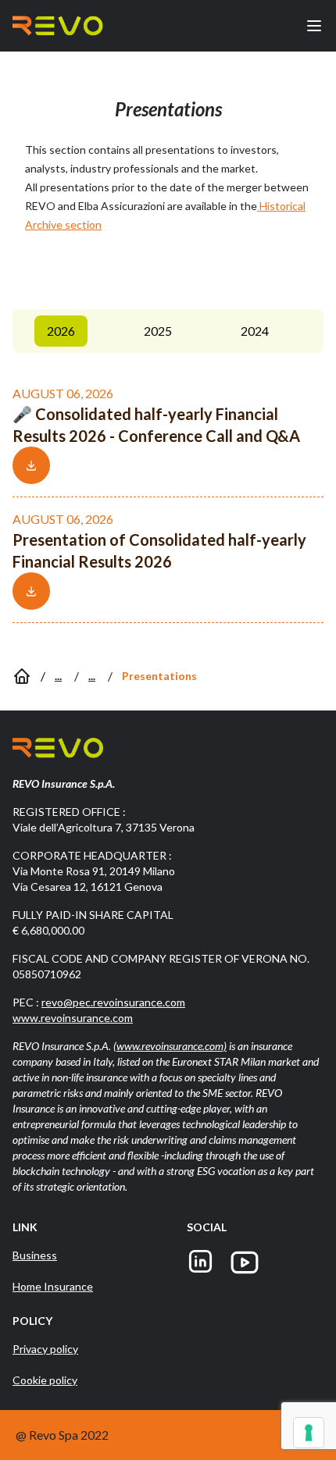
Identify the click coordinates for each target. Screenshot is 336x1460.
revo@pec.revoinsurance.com (113, 1002)
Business (35, 1255)
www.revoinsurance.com (73, 1017)
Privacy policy (45, 1348)
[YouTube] (244, 1262)
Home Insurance (53, 1286)
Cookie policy (45, 1380)
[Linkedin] (200, 1262)
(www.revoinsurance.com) (170, 1045)
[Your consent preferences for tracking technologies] (308, 1433)
